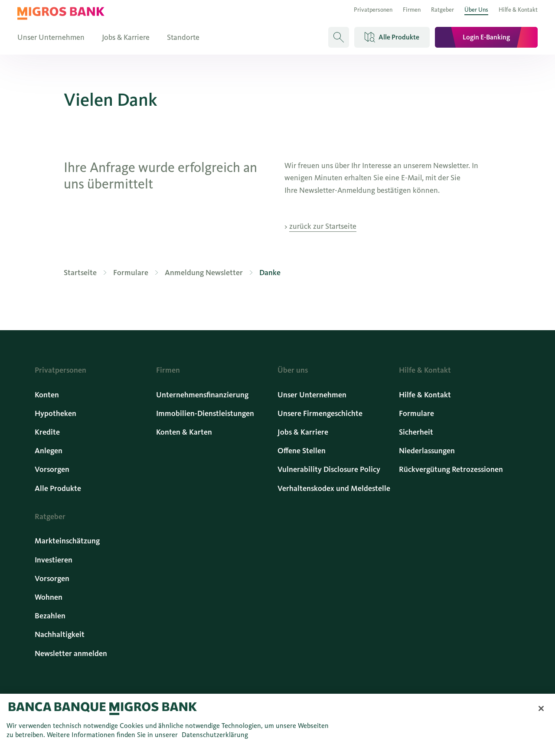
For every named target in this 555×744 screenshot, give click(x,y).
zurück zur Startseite (322, 226)
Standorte (183, 37)
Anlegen (48, 450)
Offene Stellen (302, 450)
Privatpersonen (373, 9)
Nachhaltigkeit (60, 634)
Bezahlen (50, 616)
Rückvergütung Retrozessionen (451, 469)
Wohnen (48, 597)
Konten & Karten (184, 432)
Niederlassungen (427, 450)
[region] (277, 719)
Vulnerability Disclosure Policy (329, 469)
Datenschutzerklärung (215, 735)
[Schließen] (541, 708)
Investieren (53, 560)
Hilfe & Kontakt (518, 9)
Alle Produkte (58, 488)
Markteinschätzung (67, 541)
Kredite (47, 432)
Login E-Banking (486, 37)
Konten (47, 395)
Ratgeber (442, 9)
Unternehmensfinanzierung (202, 395)
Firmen (412, 9)
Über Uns (476, 9)
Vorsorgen (52, 469)
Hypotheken (55, 413)
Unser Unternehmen (51, 37)
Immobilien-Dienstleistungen (205, 413)
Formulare (416, 413)
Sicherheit (416, 432)
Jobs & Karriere (126, 37)
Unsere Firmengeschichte (320, 413)
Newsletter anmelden (71, 653)
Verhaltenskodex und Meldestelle (334, 488)
